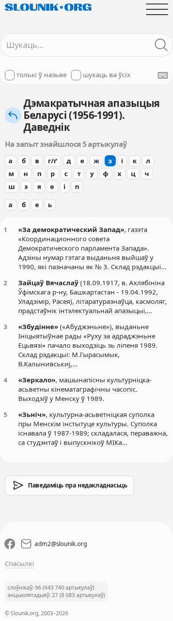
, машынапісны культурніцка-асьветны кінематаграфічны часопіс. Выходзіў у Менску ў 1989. (85, 389)
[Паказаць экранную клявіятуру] (162, 75)
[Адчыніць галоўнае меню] (157, 9)
